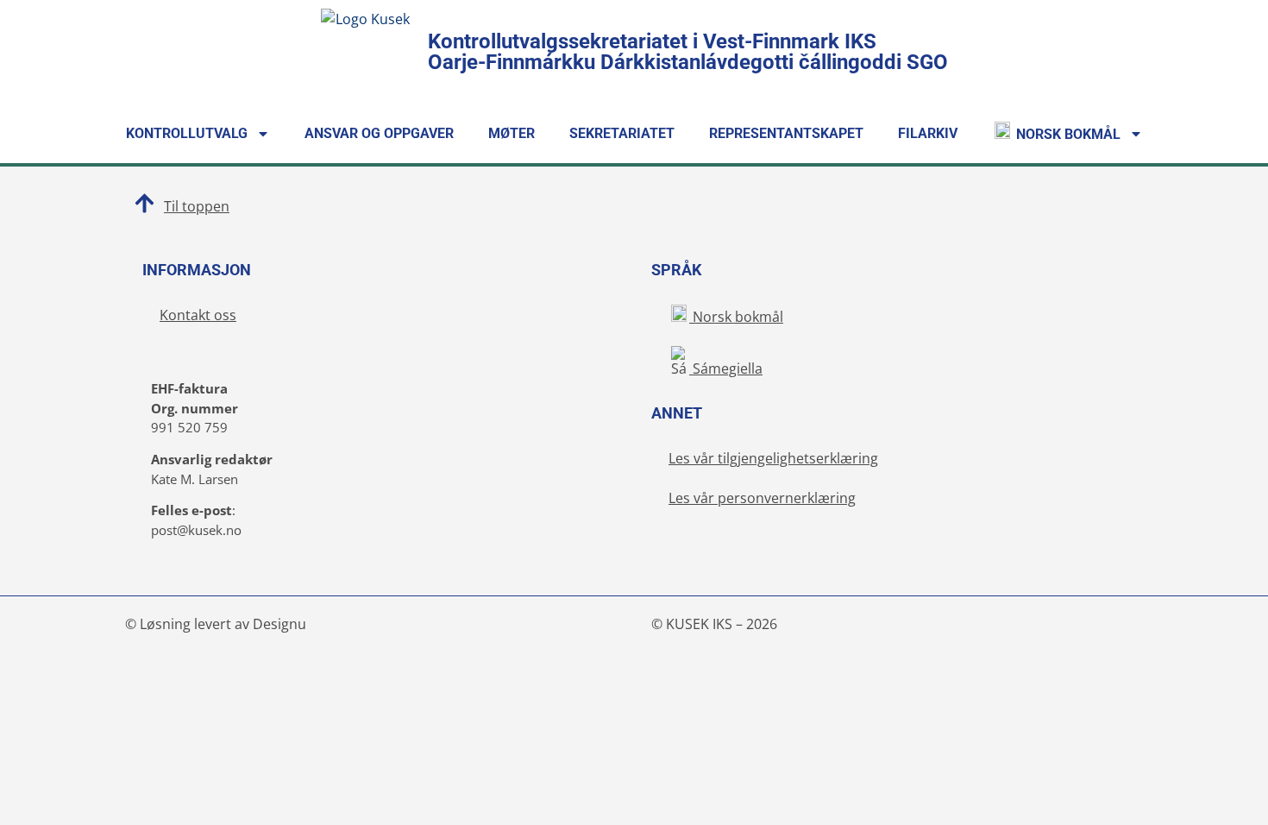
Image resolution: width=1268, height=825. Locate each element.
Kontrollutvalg (187, 133)
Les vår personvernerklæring (762, 497)
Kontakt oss (198, 314)
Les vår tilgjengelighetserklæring (773, 458)
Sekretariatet (622, 133)
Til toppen (196, 206)
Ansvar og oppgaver (379, 133)
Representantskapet (786, 133)
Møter (511, 133)
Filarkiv (927, 133)
